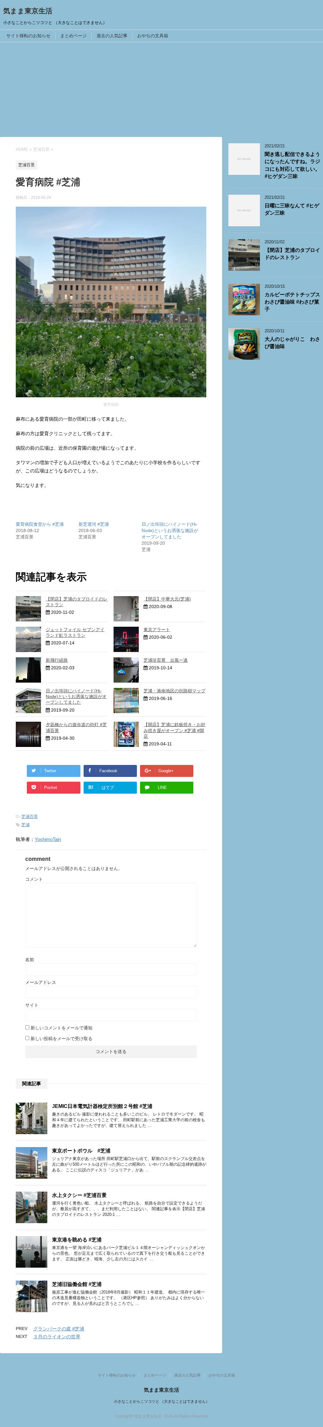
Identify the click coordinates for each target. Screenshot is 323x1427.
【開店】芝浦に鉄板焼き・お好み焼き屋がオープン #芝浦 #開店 (174, 730)
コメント (34, 879)
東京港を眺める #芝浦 (77, 1239)
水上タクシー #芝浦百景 (79, 1195)
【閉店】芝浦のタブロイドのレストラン (292, 253)
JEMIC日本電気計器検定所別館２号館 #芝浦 (102, 1106)
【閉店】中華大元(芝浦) (167, 598)
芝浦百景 (29, 816)
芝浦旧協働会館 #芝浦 (77, 1284)
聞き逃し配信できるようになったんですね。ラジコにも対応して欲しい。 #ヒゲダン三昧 (292, 165)
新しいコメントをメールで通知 (61, 1027)
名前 (29, 959)
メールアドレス (40, 982)
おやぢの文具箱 (152, 35)
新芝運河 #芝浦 (94, 524)
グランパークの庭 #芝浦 (58, 1328)
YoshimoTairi (48, 839)
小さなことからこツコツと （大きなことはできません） (161, 1401)
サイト (31, 1005)
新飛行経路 (57, 660)
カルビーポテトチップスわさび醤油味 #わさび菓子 (292, 302)
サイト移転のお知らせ (28, 35)
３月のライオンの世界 (56, 1336)
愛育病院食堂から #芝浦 (40, 524)
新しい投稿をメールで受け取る (61, 1038)
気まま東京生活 (27, 11)
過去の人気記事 (112, 35)
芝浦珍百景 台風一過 (166, 660)
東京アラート (157, 629)
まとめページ (73, 35)
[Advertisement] (161, 89)
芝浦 (25, 824)
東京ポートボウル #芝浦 (81, 1150)
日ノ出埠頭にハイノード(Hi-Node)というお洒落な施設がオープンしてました (170, 530)
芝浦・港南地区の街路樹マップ (174, 690)
